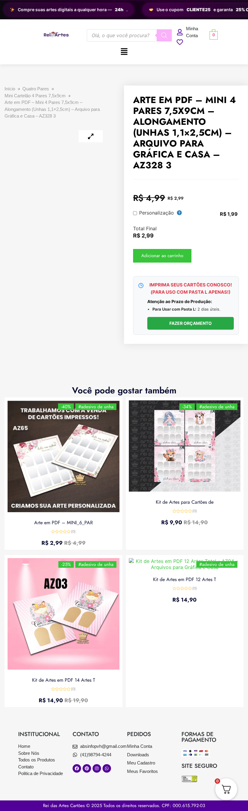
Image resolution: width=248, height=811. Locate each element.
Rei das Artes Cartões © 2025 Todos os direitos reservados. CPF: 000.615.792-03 (124, 805)
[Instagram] (97, 768)
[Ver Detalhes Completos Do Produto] (63, 510)
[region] (124, 9)
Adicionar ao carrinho (162, 255)
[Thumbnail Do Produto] (91, 136)
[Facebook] (77, 768)
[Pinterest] (87, 768)
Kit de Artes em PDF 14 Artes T (63, 680)
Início (10, 88)
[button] (124, 51)
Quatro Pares (35, 88)
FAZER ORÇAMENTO (190, 323)
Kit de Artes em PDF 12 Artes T (184, 579)
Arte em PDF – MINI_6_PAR (63, 522)
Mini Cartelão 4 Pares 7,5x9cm (35, 95)
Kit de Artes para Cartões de (185, 502)
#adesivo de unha (95, 406)
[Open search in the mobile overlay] (129, 35)
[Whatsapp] (107, 768)
